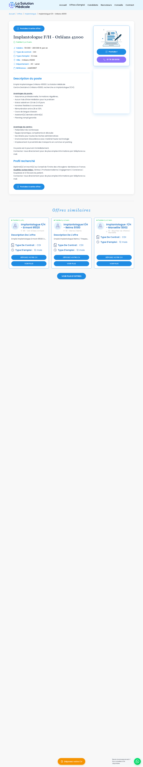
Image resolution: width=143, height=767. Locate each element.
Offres (19, 14)
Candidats (92, 5)
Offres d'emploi (77, 4)
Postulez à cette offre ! (30, 28)
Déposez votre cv (28, 257)
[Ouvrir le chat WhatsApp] (137, 761)
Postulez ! (113, 51)
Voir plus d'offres (71, 276)
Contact (130, 5)
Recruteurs (106, 5)
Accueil (63, 5)
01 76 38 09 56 (113, 59)
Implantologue (30, 14)
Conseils (118, 5)
